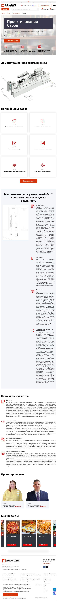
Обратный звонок (45, 5)
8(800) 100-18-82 (49, 560)
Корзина (53, 9)
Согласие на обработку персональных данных (14, 598)
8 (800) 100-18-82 (26, 5)
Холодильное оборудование (9, 573)
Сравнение (46, 9)
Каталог (5, 9)
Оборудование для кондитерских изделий (30, 579)
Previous (2, 533)
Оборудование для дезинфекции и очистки (30, 575)
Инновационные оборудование (27, 573)
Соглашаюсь (10, 594)
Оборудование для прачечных (27, 581)
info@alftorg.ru (52, 2)
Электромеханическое (7, 577)
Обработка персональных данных (39, 597)
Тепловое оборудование (8, 575)
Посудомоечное (24, 577)
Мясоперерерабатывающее (9, 579)
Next (54, 533)
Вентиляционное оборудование (10, 581)
